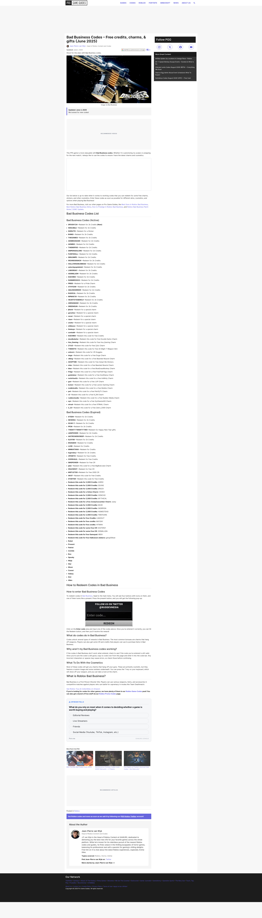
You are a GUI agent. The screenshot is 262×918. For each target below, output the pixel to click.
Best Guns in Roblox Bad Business (135, 204)
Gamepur (76, 881)
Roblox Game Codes (134, 691)
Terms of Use (107, 886)
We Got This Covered (122, 881)
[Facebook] (180, 47)
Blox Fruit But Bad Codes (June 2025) (79, 767)
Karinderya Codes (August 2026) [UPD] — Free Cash (173, 78)
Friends (76, 726)
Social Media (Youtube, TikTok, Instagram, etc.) (95, 732)
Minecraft (165, 3)
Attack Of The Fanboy (88, 881)
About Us (186, 3)
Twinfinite (69, 881)
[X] (169, 47)
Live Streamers (80, 721)
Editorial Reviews (81, 715)
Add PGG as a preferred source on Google (134, 49)
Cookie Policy (86, 886)
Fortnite (153, 3)
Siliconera (110, 881)
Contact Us (77, 886)
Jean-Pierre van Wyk (78, 46)
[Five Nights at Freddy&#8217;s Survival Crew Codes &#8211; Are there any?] (137, 758)
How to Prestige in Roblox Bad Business (107, 207)
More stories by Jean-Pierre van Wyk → (98, 863)
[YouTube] (191, 47)
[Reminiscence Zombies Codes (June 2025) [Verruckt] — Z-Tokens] (108, 758)
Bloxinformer (82, 883)
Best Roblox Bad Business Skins (79, 207)
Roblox (142, 3)
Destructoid (135, 881)
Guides (123, 3)
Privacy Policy (97, 886)
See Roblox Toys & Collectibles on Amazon (83, 689)
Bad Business (87, 596)
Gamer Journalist (145, 881)
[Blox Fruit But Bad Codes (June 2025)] (80, 758)
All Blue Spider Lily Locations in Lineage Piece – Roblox (173, 58)
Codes (132, 3)
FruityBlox (73, 883)
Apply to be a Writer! (120, 886)
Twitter (108, 859)
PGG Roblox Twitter (128, 816)
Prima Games (101, 881)
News (175, 3)
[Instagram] (159, 47)
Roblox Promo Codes (107, 694)
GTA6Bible (91, 883)
